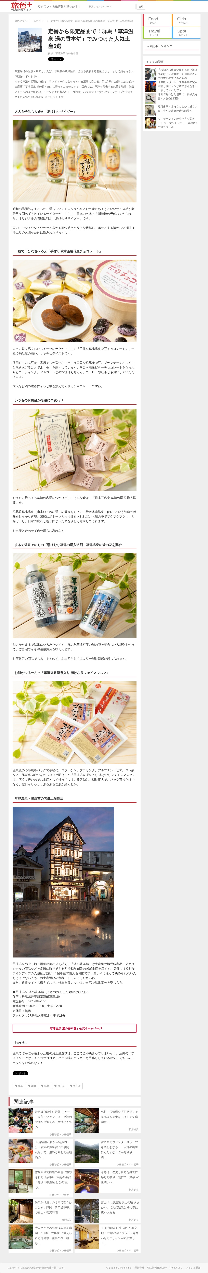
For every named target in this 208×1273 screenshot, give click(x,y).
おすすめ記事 (155, 61)
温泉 (46, 1086)
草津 (33, 1086)
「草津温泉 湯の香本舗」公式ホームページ (74, 1028)
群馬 (20, 1086)
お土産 (61, 1086)
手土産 (76, 1086)
